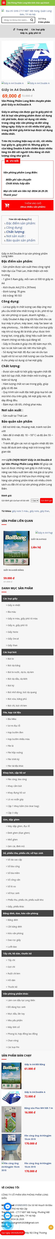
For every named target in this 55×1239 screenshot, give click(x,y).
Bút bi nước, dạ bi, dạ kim (21, 672)
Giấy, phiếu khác (16, 906)
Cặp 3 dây (13, 812)
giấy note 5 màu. (20, 511)
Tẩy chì (11, 960)
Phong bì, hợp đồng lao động (23, 1033)
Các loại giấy (38, 29)
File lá (10, 745)
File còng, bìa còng (17, 779)
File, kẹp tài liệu (12, 712)
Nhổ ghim (13, 839)
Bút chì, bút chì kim (17, 705)
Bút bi (11, 658)
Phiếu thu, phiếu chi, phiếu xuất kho (26, 899)
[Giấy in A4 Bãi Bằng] (16, 548)
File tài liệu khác (16, 765)
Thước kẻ (12, 986)
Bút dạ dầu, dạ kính (17, 678)
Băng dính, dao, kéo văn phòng (20, 913)
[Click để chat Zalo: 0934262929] (7, 1216)
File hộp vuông (15, 752)
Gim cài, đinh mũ (16, 846)
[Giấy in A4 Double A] (27, 60)
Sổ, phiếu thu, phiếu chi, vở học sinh (23, 853)
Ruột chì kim (14, 973)
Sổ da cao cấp (15, 859)
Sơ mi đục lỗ (14, 725)
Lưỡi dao (12, 946)
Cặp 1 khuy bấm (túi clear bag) (23, 805)
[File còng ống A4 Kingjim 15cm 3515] (11, 1147)
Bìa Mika (12, 718)
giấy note (34, 511)
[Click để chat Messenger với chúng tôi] (7, 1206)
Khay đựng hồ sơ (16, 792)
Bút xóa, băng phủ (17, 698)
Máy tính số (14, 1026)
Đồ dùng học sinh (17, 1006)
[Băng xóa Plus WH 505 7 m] (11, 1119)
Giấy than (12, 645)
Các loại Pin (13, 1047)
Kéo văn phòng (15, 933)
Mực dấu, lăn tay (16, 1013)
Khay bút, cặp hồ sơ (14, 772)
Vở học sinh (13, 893)
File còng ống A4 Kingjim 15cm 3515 (37, 1137)
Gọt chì (11, 966)
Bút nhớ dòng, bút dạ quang (22, 692)
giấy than (44, 511)
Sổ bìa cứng (14, 866)
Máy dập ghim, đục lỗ (19, 826)
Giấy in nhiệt (14, 605)
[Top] (50, 1227)
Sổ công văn (14, 879)
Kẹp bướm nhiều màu (19, 739)
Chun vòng (13, 1040)
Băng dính (13, 919)
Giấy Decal (13, 638)
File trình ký (13, 759)
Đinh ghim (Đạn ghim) (19, 832)
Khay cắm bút (15, 785)
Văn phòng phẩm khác (15, 993)
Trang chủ (22, 29)
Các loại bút (10, 652)
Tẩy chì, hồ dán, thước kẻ (17, 953)
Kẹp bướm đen (15, 732)
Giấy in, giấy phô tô (30, 33)
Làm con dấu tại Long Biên (21, 1000)
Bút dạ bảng (14, 665)
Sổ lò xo (12, 886)
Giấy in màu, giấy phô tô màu (23, 618)
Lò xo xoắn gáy (16, 799)
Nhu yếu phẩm (15, 1020)
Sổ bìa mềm (14, 872)
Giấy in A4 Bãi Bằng (14, 570)
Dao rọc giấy (14, 939)
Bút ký (11, 685)
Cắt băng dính (15, 926)
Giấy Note (13, 631)
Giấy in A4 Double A (34, 1092)
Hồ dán (11, 980)
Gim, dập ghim (11, 819)
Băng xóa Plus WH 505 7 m (38, 1108)
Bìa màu (12, 611)
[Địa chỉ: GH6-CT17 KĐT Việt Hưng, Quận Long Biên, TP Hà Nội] (27, 12)
